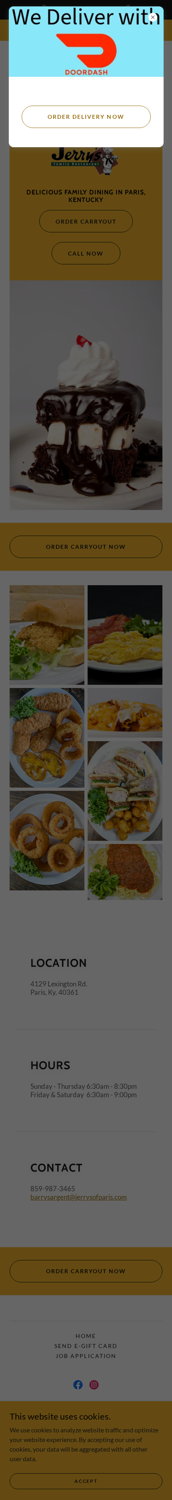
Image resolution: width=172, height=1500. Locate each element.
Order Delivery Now (86, 116)
